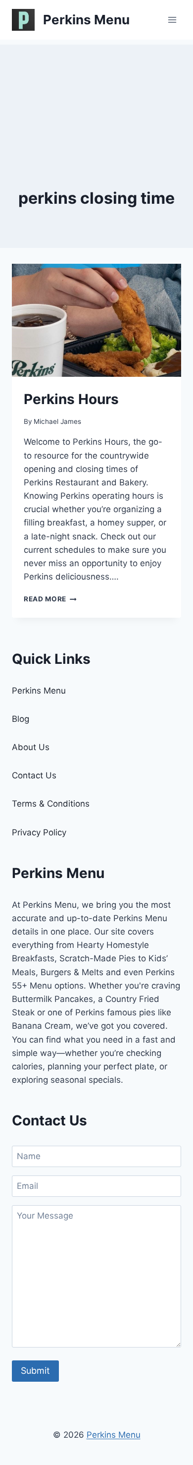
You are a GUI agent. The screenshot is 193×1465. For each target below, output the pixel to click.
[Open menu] (172, 19)
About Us (30, 747)
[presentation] (96, 320)
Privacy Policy (39, 832)
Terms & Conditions (51, 804)
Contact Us (34, 775)
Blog (20, 719)
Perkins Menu (39, 691)
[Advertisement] (96, 94)
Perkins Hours (71, 399)
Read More (50, 599)
